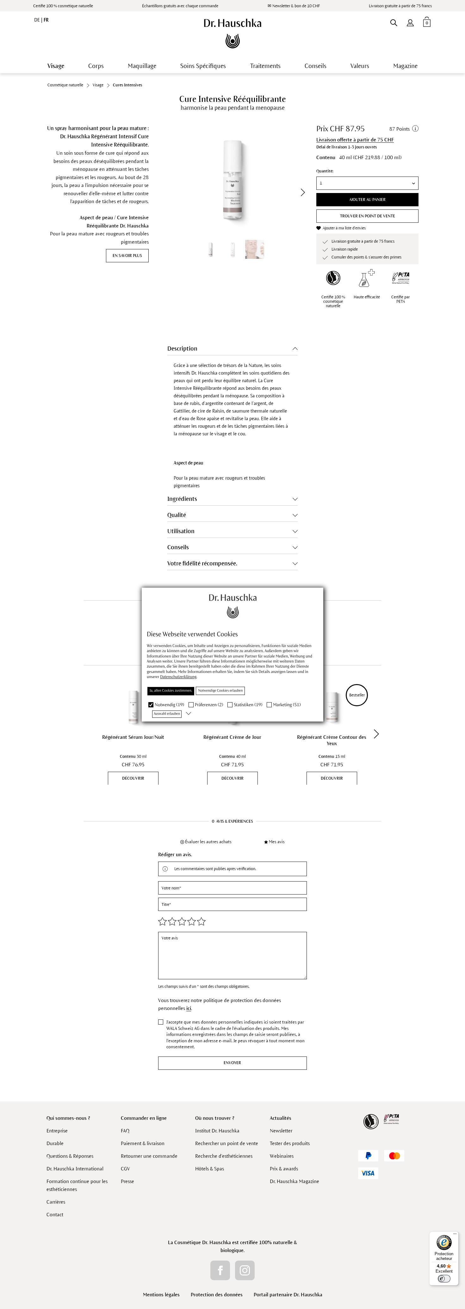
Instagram (245, 1270)
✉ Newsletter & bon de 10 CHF (294, 6)
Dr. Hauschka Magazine (294, 1181)
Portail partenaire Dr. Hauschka (288, 1294)
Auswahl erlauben (167, 714)
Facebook (220, 1270)
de (37, 19)
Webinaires (282, 1156)
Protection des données (217, 1294)
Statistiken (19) (248, 704)
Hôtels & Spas (209, 1168)
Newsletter (281, 1130)
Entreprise (57, 1130)
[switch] (444, 1278)
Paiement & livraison (142, 1143)
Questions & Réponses (69, 1156)
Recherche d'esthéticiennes (223, 1156)
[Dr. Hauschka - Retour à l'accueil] (232, 33)
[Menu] (455, 1235)
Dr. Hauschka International (74, 1168)
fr (46, 19)
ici (188, 1008)
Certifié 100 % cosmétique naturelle (63, 6)
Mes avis (277, 841)
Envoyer (232, 1063)
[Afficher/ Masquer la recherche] (394, 22)
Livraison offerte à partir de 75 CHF (355, 139)
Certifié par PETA (400, 299)
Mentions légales (161, 1294)
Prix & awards (284, 1168)
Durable (55, 1143)
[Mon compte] (410, 22)
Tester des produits (290, 1143)
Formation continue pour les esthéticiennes (77, 1185)
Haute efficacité (367, 297)
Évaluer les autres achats (208, 841)
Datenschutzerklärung (178, 677)
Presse (127, 1181)
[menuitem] (410, 22)
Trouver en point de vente (367, 216)
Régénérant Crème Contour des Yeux (331, 740)
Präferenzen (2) (209, 704)
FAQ (125, 1130)
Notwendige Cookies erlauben (220, 691)
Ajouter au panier (367, 199)
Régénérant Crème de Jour (232, 737)
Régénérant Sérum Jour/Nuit (133, 737)
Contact (54, 1214)
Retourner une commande (149, 1156)
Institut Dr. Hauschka (217, 1130)
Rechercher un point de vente (226, 1143)
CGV (125, 1168)
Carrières (55, 1202)
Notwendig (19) (169, 704)
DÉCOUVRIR (133, 778)
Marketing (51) (287, 704)
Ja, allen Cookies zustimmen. (171, 691)
